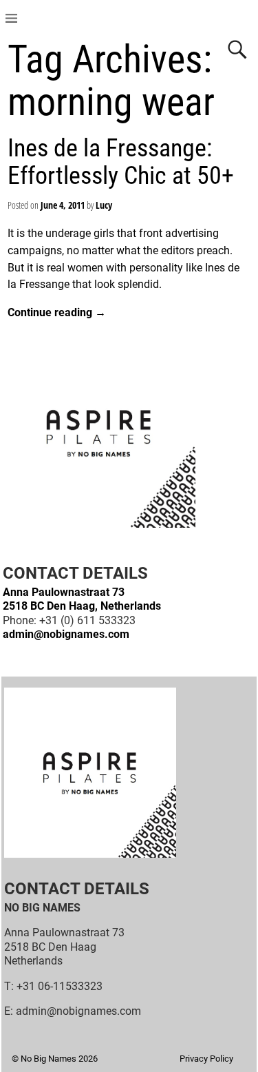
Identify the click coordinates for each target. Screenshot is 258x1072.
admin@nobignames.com (66, 634)
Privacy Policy (206, 1058)
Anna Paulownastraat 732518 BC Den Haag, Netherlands (82, 599)
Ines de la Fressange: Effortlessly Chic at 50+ (121, 162)
